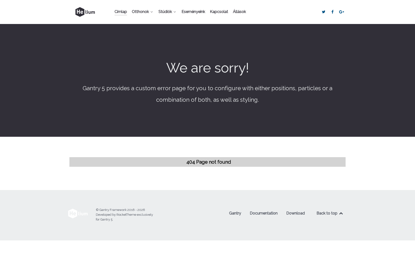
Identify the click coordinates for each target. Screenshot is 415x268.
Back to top (327, 213)
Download (295, 213)
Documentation (264, 213)
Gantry (235, 213)
